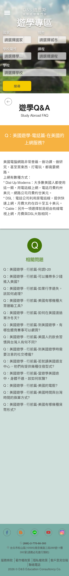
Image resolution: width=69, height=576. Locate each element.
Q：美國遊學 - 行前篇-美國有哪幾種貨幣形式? (33, 407)
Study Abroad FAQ (34, 115)
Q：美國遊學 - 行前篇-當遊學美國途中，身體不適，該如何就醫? (31, 376)
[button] (7, 12)
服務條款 (7, 560)
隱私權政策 (40, 560)
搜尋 (17, 86)
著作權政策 (22, 560)
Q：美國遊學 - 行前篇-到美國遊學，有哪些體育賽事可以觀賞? (33, 327)
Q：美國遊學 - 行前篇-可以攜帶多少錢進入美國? (33, 279)
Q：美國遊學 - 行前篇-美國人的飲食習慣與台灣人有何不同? (33, 339)
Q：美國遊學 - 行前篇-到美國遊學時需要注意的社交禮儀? (33, 352)
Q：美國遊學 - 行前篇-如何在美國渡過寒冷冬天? (33, 315)
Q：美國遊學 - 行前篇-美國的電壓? (30, 385)
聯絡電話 (34, 564)
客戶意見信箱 (59, 560)
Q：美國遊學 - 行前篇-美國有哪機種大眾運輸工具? (33, 303)
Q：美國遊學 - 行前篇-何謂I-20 (27, 269)
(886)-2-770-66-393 (34, 543)
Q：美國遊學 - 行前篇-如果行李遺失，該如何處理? (33, 291)
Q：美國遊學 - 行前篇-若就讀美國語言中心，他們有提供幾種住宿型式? (33, 364)
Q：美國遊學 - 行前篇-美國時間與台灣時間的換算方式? (33, 395)
